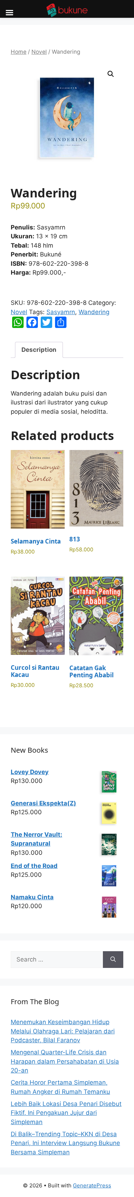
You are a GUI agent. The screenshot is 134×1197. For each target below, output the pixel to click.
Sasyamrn (60, 312)
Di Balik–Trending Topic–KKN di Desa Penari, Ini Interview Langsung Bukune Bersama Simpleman (65, 1143)
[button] (110, 74)
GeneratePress (92, 1185)
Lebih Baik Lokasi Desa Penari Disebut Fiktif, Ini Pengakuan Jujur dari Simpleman (66, 1113)
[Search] (113, 959)
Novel (39, 51)
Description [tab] (38, 349)
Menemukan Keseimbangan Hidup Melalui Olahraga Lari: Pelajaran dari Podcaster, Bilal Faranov (63, 1031)
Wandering (94, 312)
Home (18, 51)
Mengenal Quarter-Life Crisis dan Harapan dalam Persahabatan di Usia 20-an (65, 1061)
